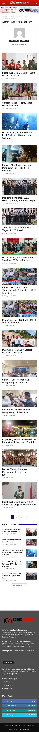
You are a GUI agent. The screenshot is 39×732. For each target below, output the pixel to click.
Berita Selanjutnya (18, 585)
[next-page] (26, 517)
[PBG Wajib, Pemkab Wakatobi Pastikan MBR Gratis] (19, 338)
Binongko (31, 726)
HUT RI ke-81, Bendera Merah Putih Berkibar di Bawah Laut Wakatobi (17, 135)
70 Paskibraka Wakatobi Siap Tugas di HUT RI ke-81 (16, 229)
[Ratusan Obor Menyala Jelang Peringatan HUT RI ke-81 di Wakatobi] (19, 153)
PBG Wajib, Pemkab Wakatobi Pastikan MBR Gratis (17, 351)
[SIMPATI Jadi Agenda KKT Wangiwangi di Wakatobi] (19, 368)
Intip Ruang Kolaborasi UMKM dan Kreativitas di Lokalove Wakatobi (19, 440)
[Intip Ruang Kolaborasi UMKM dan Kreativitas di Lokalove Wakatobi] (19, 428)
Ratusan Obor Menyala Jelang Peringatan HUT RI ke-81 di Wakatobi (17, 168)
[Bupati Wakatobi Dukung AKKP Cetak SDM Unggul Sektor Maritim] (19, 490)
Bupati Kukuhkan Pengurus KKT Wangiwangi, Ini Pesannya (17, 411)
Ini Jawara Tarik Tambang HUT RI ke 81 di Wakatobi (19, 321)
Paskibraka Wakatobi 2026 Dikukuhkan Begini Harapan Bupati (19, 199)
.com (32, 651)
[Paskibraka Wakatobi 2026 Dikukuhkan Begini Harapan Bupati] (19, 186)
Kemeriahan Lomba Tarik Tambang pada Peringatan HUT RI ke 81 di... (19, 290)
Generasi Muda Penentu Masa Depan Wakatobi (17, 104)
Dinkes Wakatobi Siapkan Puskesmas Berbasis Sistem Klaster (16, 472)
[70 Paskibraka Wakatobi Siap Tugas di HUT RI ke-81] (19, 216)
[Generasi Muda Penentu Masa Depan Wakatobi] (19, 91)
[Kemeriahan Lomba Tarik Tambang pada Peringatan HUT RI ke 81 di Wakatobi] (19, 276)
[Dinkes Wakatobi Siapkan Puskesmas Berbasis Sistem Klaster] (19, 458)
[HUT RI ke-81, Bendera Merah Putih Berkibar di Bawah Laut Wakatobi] (19, 121)
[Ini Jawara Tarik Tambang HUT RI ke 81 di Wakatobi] (19, 308)
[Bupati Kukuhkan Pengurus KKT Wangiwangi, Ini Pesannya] (19, 398)
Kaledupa (17, 726)
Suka (33, 701)
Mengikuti (31, 705)
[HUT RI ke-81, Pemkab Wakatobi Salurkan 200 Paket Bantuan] (19, 246)
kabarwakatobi (25, 651)
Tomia (24, 726)
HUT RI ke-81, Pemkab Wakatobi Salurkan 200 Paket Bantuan (18, 259)
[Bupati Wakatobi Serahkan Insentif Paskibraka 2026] (19, 61)
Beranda (4, 17)
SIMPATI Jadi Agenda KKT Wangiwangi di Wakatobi (15, 381)
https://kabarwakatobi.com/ (19, 44)
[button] (3, 3)
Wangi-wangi (9, 726)
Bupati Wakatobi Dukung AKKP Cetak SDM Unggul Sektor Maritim (19, 503)
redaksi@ (17, 651)
